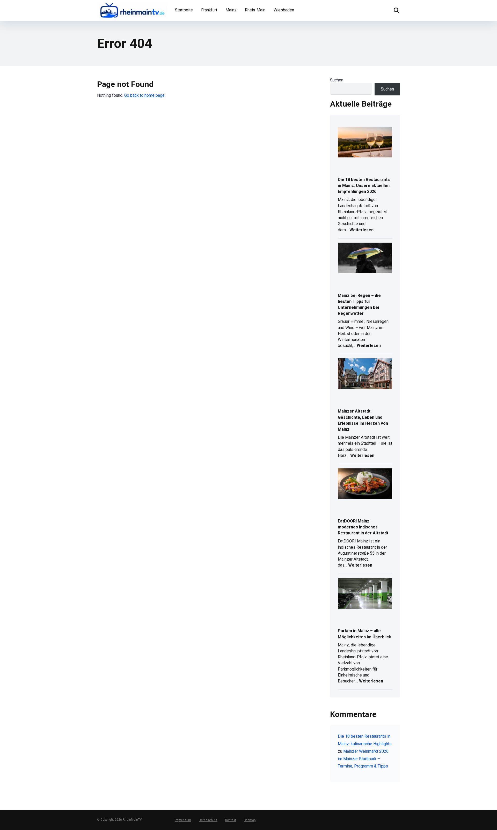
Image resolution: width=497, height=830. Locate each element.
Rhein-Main (255, 10)
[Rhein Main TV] (132, 9)
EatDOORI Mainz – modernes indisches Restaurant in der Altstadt (363, 527)
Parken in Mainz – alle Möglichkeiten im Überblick (364, 633)
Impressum (183, 820)
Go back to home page (144, 95)
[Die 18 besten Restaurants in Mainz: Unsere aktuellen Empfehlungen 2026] (365, 143)
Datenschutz (208, 820)
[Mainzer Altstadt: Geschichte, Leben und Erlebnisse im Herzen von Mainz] (365, 374)
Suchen (336, 80)
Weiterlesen (361, 230)
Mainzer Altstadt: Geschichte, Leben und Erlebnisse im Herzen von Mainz (363, 420)
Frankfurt (209, 10)
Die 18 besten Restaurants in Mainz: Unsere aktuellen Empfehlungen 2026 (364, 185)
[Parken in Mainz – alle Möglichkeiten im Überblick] (365, 594)
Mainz (231, 10)
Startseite (184, 10)
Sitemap (249, 820)
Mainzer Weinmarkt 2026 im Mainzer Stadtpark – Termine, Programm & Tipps (363, 759)
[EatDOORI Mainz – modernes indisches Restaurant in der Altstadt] (365, 484)
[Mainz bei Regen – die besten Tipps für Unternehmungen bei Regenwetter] (365, 258)
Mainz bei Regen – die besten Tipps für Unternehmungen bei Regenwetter (359, 304)
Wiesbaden (284, 10)
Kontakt (230, 820)
